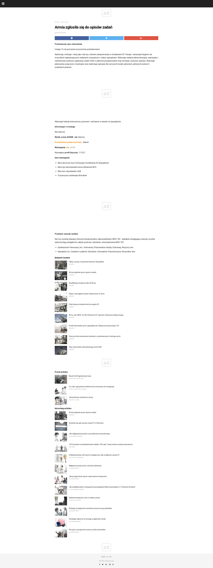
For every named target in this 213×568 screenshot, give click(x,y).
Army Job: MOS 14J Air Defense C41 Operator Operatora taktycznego (96, 315)
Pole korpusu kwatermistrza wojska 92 (84, 304)
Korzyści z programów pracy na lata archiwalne (87, 530)
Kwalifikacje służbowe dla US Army (82, 283)
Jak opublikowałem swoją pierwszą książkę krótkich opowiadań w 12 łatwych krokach (102, 487)
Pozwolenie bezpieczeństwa (68, 142)
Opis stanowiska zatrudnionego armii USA (85, 347)
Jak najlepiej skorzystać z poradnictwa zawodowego (89, 434)
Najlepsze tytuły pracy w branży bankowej (85, 466)
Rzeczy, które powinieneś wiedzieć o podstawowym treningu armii (94, 336)
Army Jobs (64, 22)
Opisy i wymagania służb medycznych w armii (86, 294)
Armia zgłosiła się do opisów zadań (82, 272)
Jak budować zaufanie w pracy (81, 397)
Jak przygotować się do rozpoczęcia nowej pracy (88, 476)
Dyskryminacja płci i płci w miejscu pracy (84, 498)
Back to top (106, 557)
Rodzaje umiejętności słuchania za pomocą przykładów (90, 508)
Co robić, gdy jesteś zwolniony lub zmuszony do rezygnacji (91, 387)
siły (67, 147)
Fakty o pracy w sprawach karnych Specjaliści (86, 262)
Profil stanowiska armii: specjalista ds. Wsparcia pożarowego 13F (94, 326)
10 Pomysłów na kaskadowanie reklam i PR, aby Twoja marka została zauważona (101, 444)
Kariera (57, 22)
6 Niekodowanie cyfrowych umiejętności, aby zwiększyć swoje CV (94, 455)
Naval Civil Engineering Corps (80, 376)
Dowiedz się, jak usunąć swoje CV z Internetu (86, 423)
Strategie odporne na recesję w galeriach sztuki (87, 519)
